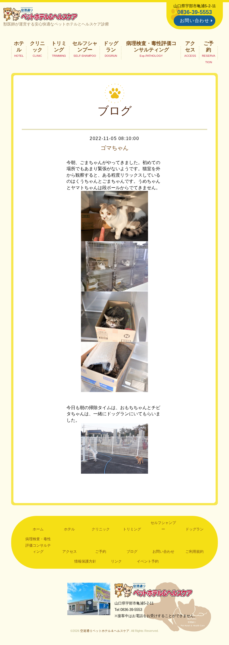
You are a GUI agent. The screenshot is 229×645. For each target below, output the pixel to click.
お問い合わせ (194, 20)
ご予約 (209, 46)
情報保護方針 (85, 561)
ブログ (132, 551)
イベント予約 (148, 561)
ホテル (19, 46)
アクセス (190, 46)
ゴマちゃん (114, 148)
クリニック (37, 46)
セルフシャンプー (84, 46)
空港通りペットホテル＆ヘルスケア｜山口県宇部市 (40, 14)
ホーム (38, 529)
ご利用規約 (194, 551)
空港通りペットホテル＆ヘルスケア (154, 590)
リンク (116, 561)
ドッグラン (110, 46)
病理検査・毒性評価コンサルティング (151, 46)
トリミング (58, 46)
